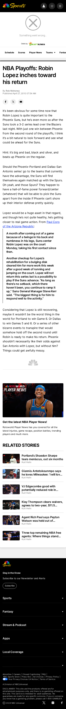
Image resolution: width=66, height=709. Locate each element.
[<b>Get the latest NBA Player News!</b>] (33, 400)
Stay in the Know (12, 572)
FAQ (44, 674)
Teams (49, 52)
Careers (17, 674)
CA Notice (33, 679)
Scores (21, 52)
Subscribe (10, 585)
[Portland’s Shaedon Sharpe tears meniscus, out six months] (11, 458)
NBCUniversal (21, 684)
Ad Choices (38, 676)
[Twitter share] (13, 102)
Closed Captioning (31, 674)
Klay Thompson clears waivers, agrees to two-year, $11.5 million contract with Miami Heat (42, 503)
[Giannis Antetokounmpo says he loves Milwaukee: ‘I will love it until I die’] (11, 474)
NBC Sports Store (11, 676)
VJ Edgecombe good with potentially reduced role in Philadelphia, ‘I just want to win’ (42, 488)
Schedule (9, 52)
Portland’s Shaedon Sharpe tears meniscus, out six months (42, 457)
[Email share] (21, 102)
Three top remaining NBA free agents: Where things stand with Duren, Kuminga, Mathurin (42, 534)
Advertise (7, 674)
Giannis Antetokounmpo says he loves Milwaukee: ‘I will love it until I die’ (42, 472)
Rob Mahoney (13, 90)
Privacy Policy (52, 676)
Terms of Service (47, 679)
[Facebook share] (5, 102)
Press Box (26, 676)
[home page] (14, 6)
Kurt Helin (26, 462)
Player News (35, 52)
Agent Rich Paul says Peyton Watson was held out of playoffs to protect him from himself (40, 518)
